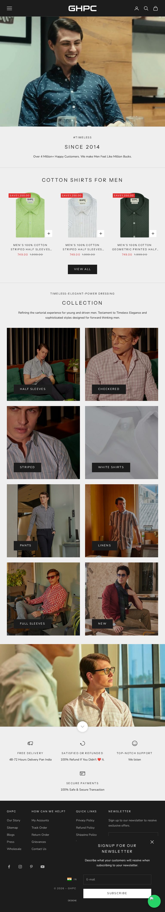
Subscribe (117, 893)
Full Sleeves (32, 624)
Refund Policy (85, 828)
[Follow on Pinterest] (31, 867)
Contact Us (39, 849)
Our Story (13, 820)
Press (10, 842)
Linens (104, 545)
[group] (82, 685)
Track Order (39, 828)
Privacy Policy (85, 820)
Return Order (40, 835)
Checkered (109, 389)
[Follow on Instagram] (20, 867)
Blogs (11, 835)
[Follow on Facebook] (9, 867)
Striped (27, 467)
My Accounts (40, 820)
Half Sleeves (33, 389)
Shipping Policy (86, 835)
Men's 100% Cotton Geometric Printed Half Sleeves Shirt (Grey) (134, 247)
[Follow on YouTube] (42, 867)
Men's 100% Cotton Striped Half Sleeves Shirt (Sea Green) (30, 247)
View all (82, 269)
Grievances (39, 842)
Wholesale (14, 849)
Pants (26, 545)
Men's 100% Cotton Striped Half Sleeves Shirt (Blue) (82, 247)
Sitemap (12, 828)
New (102, 624)
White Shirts (111, 467)
